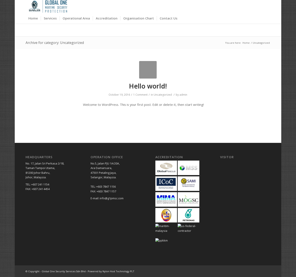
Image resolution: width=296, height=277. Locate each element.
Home (246, 42)
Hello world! (148, 86)
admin (183, 95)
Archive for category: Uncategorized (55, 42)
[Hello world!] (148, 70)
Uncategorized (163, 95)
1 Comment (140, 95)
